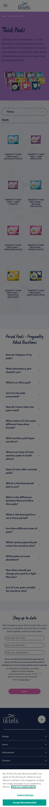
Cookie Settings (25, 795)
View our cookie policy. (23, 787)
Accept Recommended (24, 802)
